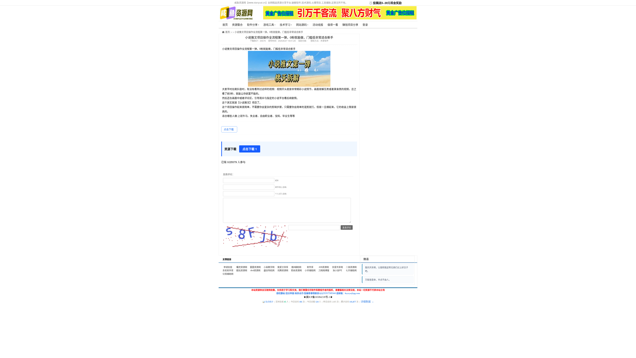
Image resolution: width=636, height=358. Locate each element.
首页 (225, 25)
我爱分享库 (282, 266)
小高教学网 (269, 266)
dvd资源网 (255, 270)
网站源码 (301, 25)
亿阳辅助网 (228, 273)
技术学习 (285, 25)
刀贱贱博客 (323, 270)
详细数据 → (367, 301)
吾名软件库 (228, 270)
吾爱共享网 (337, 266)
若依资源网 (296, 270)
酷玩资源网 (241, 270)
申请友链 (228, 266)
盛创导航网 (269, 270)
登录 (365, 25)
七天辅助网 (351, 270)
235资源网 (324, 266)
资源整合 (237, 25)
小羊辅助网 (310, 270)
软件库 (310, 266)
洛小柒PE (337, 270)
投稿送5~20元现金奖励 (387, 3)
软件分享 (252, 25)
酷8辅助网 (296, 266)
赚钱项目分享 (350, 25)
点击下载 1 (249, 149)
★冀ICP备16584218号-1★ (318, 297)
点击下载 (229, 129)
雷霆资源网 (255, 266)
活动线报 (318, 25)
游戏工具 (268, 25)
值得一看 (332, 25)
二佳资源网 (351, 266)
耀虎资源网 (241, 266)
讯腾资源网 (282, 270)
